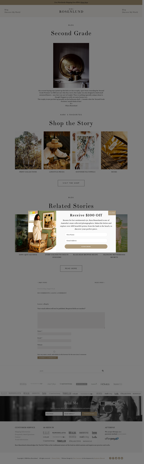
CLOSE (112, 213)
